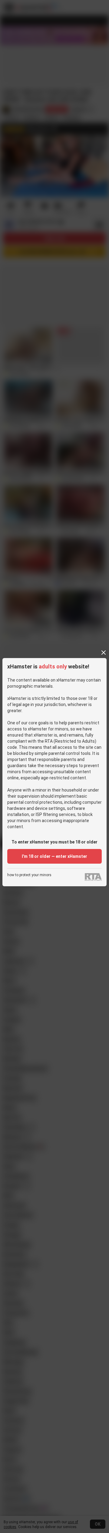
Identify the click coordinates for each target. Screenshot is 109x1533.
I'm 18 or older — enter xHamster (54, 856)
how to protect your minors (29, 875)
